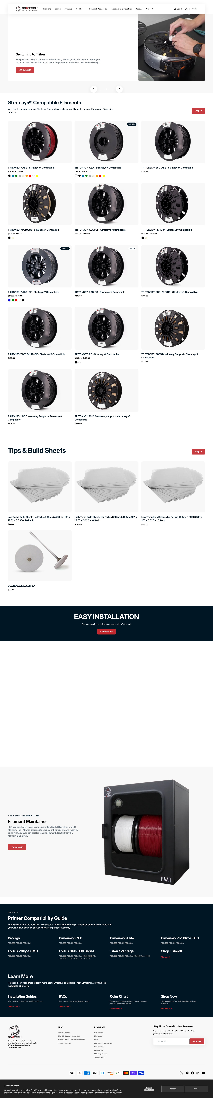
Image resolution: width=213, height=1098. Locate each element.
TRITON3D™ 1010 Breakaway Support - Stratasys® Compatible (102, 418)
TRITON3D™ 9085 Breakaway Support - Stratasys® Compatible (169, 356)
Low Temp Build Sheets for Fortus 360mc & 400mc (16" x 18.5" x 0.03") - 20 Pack (39, 519)
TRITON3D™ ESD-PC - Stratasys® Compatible (100, 292)
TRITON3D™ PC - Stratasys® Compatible (97, 354)
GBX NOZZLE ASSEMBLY (22, 585)
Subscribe (196, 1041)
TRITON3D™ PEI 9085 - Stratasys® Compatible (33, 229)
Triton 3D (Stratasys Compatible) (69, 1036)
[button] (178, 9)
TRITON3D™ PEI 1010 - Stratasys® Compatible (166, 229)
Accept (173, 1089)
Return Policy (98, 1050)
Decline (196, 1089)
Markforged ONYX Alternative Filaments (71, 1040)
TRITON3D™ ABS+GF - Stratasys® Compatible (33, 292)
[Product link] (40, 149)
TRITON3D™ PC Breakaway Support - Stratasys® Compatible (35, 418)
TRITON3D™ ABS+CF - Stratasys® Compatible (100, 229)
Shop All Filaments (64, 1033)
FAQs (96, 1040)
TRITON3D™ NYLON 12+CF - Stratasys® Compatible (36, 354)
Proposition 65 (99, 1047)
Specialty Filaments (64, 1043)
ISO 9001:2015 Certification (103, 1043)
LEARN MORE (25, 70)
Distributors (98, 1036)
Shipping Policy (99, 1057)
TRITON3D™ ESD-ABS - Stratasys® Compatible (167, 167)
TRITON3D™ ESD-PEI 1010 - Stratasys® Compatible (169, 292)
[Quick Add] (14, 506)
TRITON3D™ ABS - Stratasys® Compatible (31, 167)
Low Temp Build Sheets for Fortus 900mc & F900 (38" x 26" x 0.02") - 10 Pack (171, 519)
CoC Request (98, 1033)
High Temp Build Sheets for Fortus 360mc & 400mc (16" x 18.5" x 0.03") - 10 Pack (106, 519)
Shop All (198, 110)
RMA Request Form (100, 1054)
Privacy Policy (115, 1092)
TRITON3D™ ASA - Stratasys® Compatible (98, 167)
